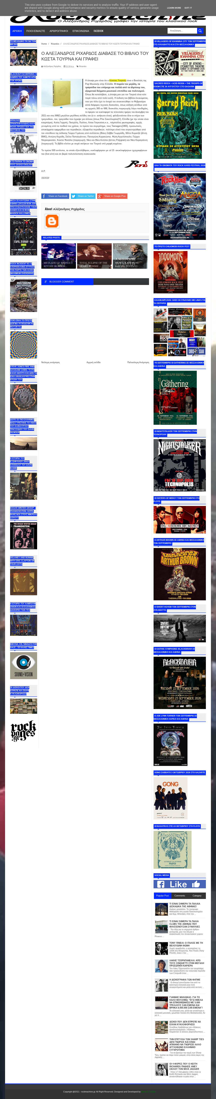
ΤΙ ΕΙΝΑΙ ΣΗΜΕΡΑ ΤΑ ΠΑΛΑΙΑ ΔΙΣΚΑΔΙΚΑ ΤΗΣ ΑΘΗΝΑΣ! (184, 905)
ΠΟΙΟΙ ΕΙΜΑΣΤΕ (35, 31)
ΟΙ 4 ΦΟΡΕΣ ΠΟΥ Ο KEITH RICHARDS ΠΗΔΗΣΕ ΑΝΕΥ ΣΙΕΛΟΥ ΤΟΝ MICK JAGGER (184, 1066)
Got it (188, 8)
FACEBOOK (98, 31)
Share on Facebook (58, 196)
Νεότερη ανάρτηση (50, 362)
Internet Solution (148, 1092)
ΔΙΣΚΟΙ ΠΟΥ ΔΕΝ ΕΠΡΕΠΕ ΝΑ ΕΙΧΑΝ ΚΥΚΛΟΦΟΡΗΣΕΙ (185, 1023)
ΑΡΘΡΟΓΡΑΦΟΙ (59, 31)
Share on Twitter (86, 196)
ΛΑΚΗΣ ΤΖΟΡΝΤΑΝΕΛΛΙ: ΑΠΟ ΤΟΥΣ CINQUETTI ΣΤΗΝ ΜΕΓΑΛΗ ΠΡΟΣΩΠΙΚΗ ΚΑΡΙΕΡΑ (186, 963)
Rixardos (83, 66)
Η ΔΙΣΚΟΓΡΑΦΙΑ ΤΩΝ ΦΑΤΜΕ (184, 979)
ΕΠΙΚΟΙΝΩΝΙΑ (81, 31)
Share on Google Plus (115, 196)
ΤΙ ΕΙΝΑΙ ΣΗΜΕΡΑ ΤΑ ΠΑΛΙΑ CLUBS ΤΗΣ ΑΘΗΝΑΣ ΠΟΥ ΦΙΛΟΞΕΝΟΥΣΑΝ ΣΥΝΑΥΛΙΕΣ (184, 924)
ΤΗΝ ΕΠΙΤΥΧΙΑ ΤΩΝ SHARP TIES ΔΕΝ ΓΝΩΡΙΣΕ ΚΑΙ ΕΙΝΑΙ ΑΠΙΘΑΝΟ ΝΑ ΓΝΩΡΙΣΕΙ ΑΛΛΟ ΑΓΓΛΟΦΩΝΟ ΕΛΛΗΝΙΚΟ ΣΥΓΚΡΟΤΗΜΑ (186, 1044)
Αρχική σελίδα (94, 362)
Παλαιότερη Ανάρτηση (138, 362)
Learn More (174, 8)
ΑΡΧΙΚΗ (17, 31)
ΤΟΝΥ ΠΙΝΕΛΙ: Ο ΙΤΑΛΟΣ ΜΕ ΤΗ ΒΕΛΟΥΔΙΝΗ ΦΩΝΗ (186, 944)
